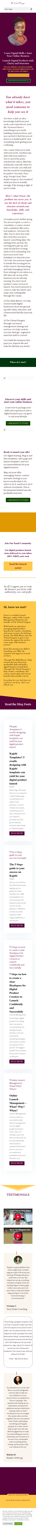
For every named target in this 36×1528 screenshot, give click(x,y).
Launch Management (17, 1015)
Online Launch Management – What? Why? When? (17, 1103)
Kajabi (11, 787)
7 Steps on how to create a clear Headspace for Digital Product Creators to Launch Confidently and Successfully (17, 992)
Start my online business (18, 1495)
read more (17, 833)
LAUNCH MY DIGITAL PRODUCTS (18, 80)
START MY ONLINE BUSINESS (18, 75)
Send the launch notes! (18, 566)
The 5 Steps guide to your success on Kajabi (17, 870)
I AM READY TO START (18, 423)
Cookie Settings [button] (8, 1523)
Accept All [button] (18, 1523)
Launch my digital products (18, 1500)
